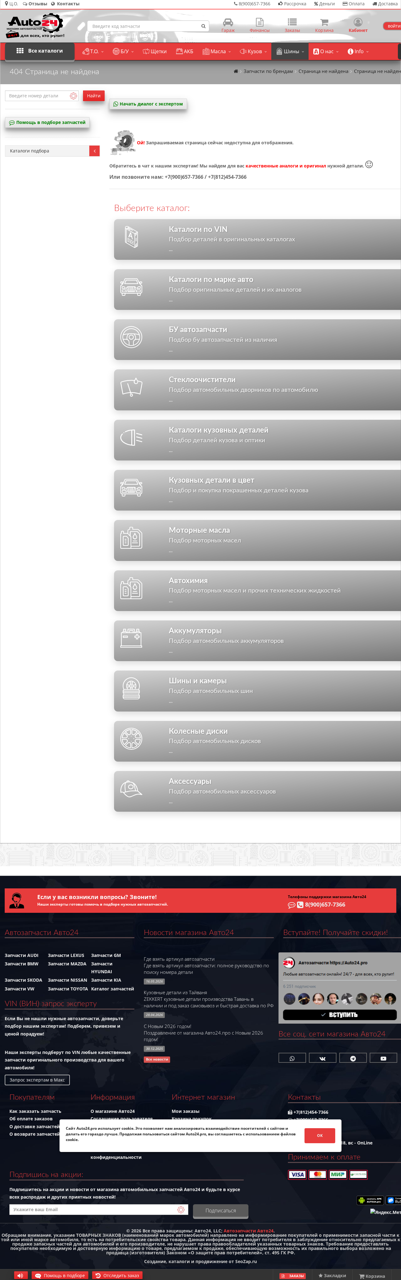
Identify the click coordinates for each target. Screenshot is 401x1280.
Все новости (157, 1059)
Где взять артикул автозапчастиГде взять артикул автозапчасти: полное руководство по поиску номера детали (206, 965)
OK (320, 1135)
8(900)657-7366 (324, 904)
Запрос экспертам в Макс (37, 1080)
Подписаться (221, 1210)
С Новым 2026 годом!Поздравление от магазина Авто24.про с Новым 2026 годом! (203, 1033)
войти (394, 26)
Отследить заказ (120, 1275)
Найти (94, 96)
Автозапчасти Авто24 (248, 1231)
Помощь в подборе (64, 1275)
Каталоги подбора (29, 151)
